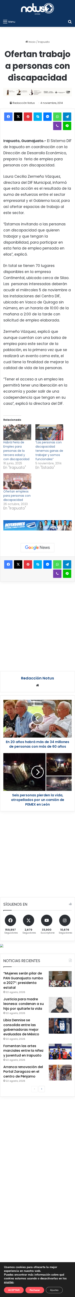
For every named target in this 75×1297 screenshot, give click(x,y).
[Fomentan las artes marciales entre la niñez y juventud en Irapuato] (60, 1051)
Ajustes (54, 1290)
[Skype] (38, 116)
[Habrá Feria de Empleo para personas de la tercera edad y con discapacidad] (17, 432)
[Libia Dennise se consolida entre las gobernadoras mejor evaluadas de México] (60, 1026)
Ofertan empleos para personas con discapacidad (17, 495)
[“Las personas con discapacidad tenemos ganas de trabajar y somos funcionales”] (49, 432)
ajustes (9, 1282)
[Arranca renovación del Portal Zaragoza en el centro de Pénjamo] (60, 1072)
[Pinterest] (28, 116)
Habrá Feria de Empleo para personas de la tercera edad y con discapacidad (16, 450)
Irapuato (44, 42)
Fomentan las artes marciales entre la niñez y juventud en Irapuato (23, 1051)
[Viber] (57, 126)
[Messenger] (47, 116)
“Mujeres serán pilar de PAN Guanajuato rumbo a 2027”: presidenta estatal (23, 980)
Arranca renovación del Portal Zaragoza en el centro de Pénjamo (23, 1072)
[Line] (67, 126)
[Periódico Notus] (37, 8)
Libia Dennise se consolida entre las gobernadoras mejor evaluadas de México (21, 1027)
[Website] (37, 685)
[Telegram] (67, 116)
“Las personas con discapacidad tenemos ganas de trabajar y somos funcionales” (49, 450)
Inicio (32, 42)
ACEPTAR (14, 1290)
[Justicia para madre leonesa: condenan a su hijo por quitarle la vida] (60, 1005)
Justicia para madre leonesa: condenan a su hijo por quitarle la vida (23, 1004)
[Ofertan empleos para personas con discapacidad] (17, 481)
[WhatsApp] (57, 116)
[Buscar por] (70, 21)
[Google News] (37, 547)
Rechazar (35, 1290)
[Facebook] (8, 116)
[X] (18, 116)
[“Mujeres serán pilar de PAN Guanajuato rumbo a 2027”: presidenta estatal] (60, 979)
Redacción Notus (24, 103)
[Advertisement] (37, 626)
